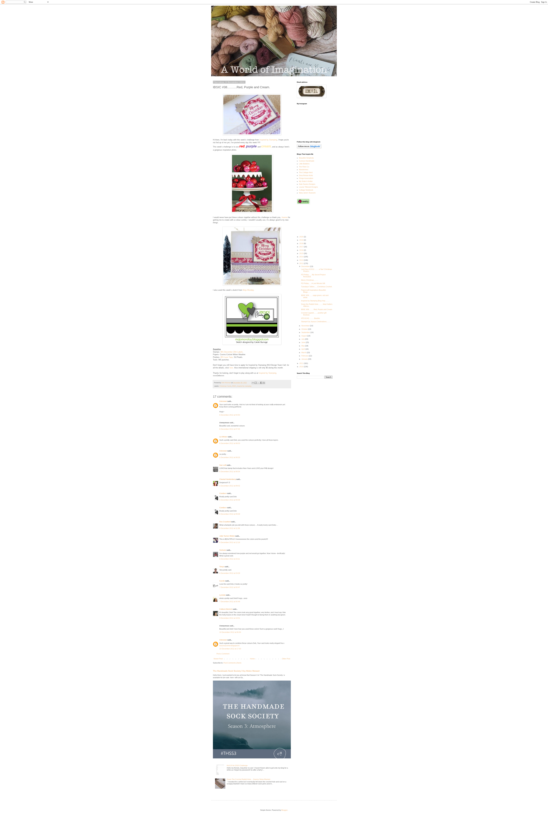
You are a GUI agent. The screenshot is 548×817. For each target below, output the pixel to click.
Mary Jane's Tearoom (307, 193)
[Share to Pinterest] (263, 382)
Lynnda (222, 595)
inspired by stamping (244, 386)
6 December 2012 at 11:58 (229, 528)
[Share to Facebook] (261, 382)
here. (231, 368)
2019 (301, 240)
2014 (301, 257)
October (304, 329)
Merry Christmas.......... (309, 280)
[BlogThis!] (255, 382)
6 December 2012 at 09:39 (229, 500)
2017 (301, 247)
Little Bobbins (304, 164)
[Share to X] (258, 382)
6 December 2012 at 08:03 (229, 443)
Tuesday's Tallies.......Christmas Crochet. (316, 287)
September (305, 332)
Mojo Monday (248, 290)
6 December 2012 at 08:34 (229, 472)
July (303, 339)
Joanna (284, 217)
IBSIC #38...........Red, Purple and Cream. (317, 309)
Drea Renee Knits (306, 175)
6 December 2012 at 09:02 (229, 486)
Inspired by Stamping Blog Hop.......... (315, 301)
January (304, 359)
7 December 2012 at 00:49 (229, 602)
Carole (222, 581)
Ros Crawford (225, 522)
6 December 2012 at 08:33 (229, 457)
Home (252, 659)
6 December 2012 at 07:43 (229, 429)
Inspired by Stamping (268, 140)
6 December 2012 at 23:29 (229, 573)
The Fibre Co (304, 167)
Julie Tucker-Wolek (227, 536)
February (305, 356)
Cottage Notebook (306, 190)
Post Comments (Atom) (232, 663)
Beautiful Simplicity (306, 158)
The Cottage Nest (306, 172)
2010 (301, 367)
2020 (301, 237)
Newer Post (218, 659)
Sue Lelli (223, 465)
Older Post (286, 659)
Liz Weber (223, 437)
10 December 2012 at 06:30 (230, 632)
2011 (301, 363)
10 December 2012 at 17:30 (230, 649)
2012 (301, 263)
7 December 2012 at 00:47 (229, 587)
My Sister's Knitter (306, 181)
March (304, 353)
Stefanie (222, 550)
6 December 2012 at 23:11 (229, 559)
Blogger (284, 810)
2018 (301, 243)
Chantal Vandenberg (227, 479)
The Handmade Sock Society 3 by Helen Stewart (236, 671)
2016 (301, 250)
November (305, 326)
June (303, 342)
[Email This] (253, 382)
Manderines (303, 170)
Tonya (221, 567)
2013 (301, 260)
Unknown (223, 401)
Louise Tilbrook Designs (308, 187)
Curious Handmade (306, 161)
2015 (301, 253)
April (303, 349)
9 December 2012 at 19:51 (229, 618)
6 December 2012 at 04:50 (229, 415)
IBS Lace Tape (226, 357)
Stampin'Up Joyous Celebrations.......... (316, 322)
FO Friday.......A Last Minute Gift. (313, 283)
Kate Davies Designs (307, 184)
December (305, 266)
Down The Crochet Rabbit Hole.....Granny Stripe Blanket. (249, 779)
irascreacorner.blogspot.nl (229, 646)
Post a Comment (222, 654)
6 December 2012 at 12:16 (229, 542)
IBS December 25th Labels (231, 352)
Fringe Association (306, 178)
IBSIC (234, 386)
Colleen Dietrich (225, 609)
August (304, 336)
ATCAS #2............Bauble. (310, 318)
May (303, 346)
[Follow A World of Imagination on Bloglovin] (309, 148)
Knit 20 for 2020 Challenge (237, 766)
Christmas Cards (225, 386)
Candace (223, 493)
